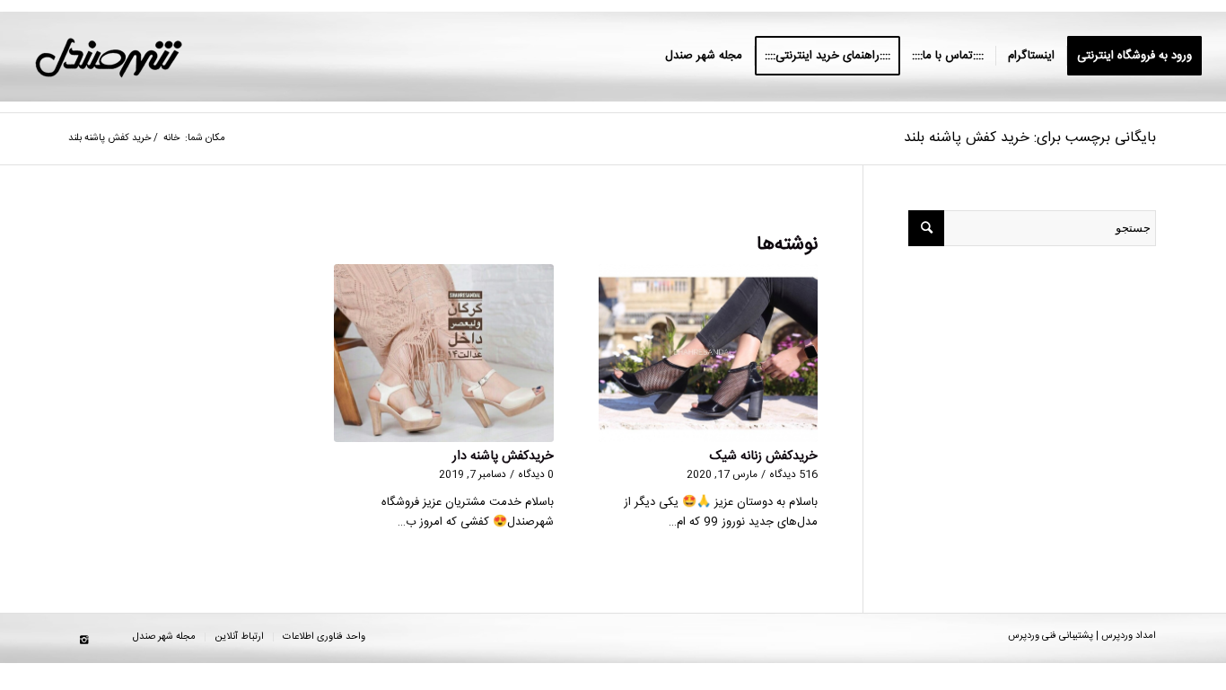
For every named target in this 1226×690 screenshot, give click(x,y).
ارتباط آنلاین (239, 637)
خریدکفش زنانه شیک (764, 456)
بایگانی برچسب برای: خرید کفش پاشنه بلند (1030, 138)
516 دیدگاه (793, 474)
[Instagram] (83, 640)
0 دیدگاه (536, 474)
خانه (171, 139)
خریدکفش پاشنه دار (503, 456)
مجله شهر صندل (164, 637)
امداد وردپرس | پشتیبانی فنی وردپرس (1082, 636)
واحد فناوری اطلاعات (324, 637)
